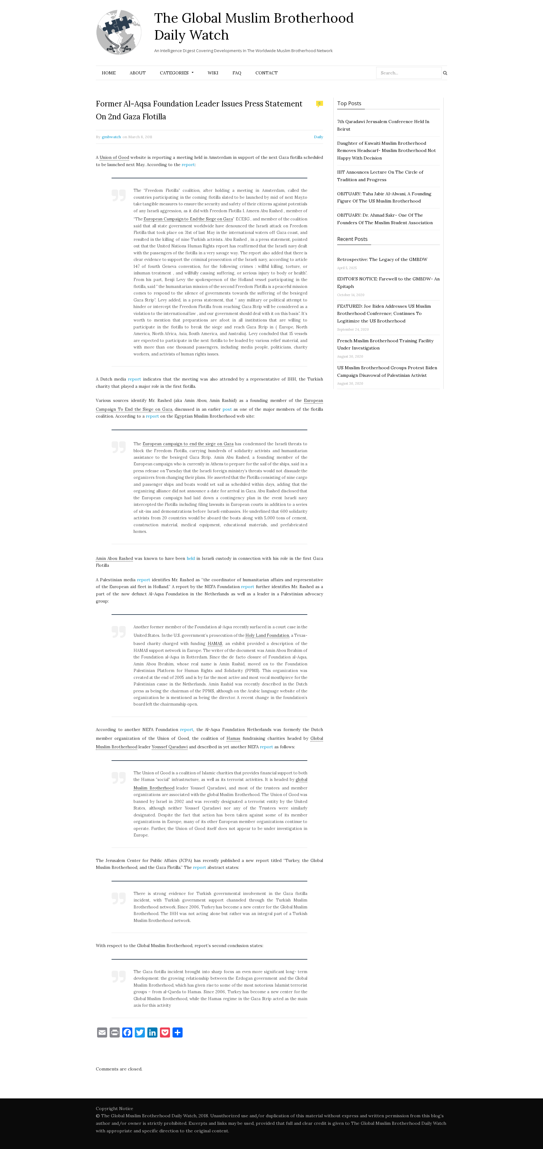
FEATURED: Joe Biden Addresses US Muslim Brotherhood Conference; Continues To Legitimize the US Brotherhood (384, 313)
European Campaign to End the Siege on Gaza (188, 218)
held (191, 558)
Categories (174, 73)
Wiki (213, 73)
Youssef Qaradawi (170, 747)
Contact (266, 73)
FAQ (237, 73)
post (227, 409)
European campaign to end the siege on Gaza (188, 443)
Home (109, 73)
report (188, 164)
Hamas (233, 738)
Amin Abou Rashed (114, 558)
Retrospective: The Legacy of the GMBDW (382, 259)
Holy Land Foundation (267, 635)
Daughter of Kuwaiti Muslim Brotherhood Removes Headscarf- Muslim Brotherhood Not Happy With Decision (386, 150)
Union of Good (114, 157)
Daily (318, 136)
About (138, 73)
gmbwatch (111, 136)
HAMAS (215, 643)
